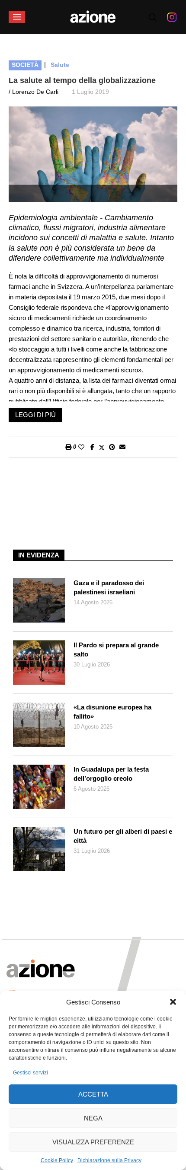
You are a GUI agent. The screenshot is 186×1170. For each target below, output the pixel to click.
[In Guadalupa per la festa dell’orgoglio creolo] (39, 787)
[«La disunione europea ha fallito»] (39, 725)
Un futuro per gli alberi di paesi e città (123, 836)
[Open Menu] (17, 17)
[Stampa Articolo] (68, 447)
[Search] (152, 17)
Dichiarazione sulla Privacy (109, 1160)
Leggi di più (35, 414)
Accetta (93, 1094)
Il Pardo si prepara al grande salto (116, 649)
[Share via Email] (122, 447)
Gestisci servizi (30, 1073)
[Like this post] (81, 447)
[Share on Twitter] (102, 447)
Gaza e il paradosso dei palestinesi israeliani (109, 587)
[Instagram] (172, 17)
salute (60, 64)
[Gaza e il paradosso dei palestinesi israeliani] (39, 600)
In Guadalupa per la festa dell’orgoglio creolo (111, 774)
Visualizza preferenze (93, 1142)
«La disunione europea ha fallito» (112, 711)
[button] (173, 1002)
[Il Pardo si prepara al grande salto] (39, 662)
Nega (93, 1118)
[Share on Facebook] (92, 447)
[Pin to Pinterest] (112, 447)
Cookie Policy (57, 1160)
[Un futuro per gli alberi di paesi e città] (39, 849)
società (25, 64)
